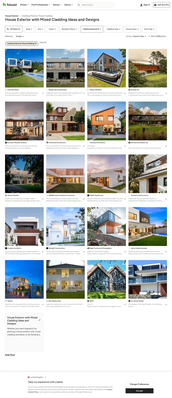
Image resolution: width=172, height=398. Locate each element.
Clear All (43, 42)
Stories (56, 5)
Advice (67, 5)
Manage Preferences (139, 384)
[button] (13, 29)
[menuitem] (24, 5)
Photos (23, 5)
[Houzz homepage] (10, 4)
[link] (12, 16)
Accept (139, 391)
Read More (10, 355)
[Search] (78, 4)
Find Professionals (39, 5)
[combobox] (95, 4)
